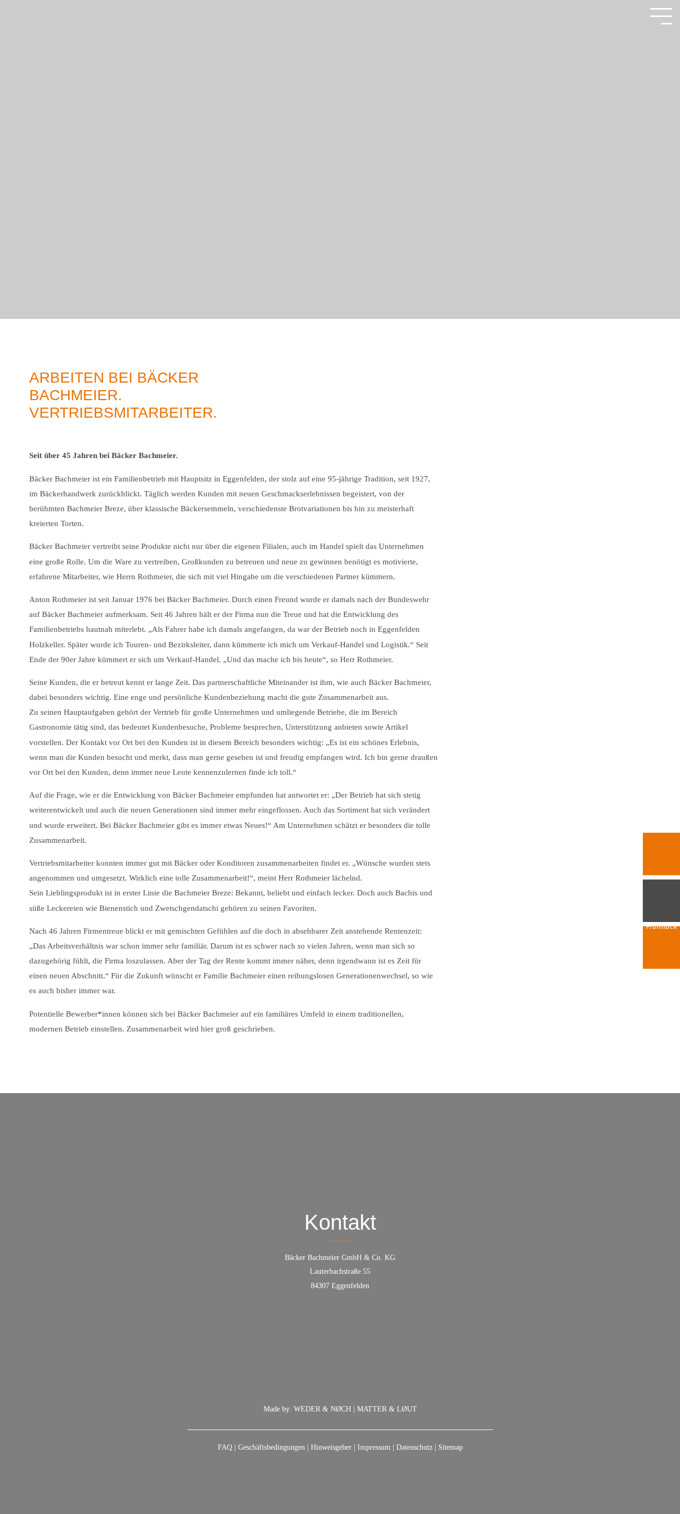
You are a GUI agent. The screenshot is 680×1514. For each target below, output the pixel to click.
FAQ (225, 1447)
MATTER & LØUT (387, 1409)
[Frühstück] (661, 854)
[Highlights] (661, 947)
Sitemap (450, 1447)
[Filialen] (661, 900)
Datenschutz (414, 1447)
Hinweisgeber (331, 1447)
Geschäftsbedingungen (271, 1447)
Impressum (374, 1447)
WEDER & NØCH (322, 1409)
